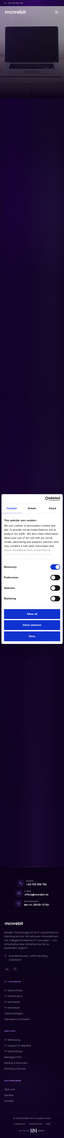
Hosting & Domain (15, 1068)
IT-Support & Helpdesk (17, 1045)
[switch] (55, 577)
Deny (32, 636)
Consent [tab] (11, 508)
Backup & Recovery (15, 1063)
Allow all (32, 613)
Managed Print (13, 1057)
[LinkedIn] (7, 969)
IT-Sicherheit (12, 1007)
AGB (48, 1123)
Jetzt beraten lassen (24, 88)
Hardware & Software (17, 1019)
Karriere (8, 1095)
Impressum (20, 1123)
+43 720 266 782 (15, 3)
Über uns (9, 1089)
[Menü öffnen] (56, 12)
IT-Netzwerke (12, 1002)
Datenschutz (36, 1123)
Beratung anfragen (23, 306)
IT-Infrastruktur (13, 996)
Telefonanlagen (13, 1013)
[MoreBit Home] (15, 12)
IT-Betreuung (12, 1040)
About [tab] (52, 508)
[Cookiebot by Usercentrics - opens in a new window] (45, 499)
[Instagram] (15, 969)
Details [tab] (32, 508)
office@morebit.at (36, 894)
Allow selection (32, 625)
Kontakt (9, 1101)
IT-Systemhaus (13, 990)
